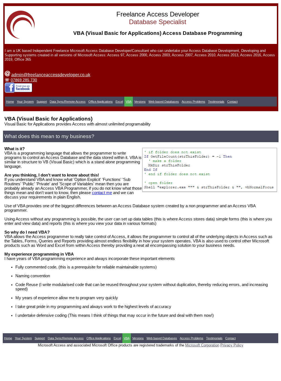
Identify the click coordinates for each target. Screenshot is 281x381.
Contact (232, 101)
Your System (25, 101)
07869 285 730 (24, 80)
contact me (102, 192)
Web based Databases (163, 101)
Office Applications (100, 101)
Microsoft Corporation (202, 345)
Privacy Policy (231, 345)
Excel (119, 101)
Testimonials (216, 101)
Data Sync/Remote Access (68, 101)
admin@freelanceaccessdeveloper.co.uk (50, 74)
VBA (128, 101)
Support (41, 101)
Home (10, 101)
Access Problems (193, 101)
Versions (140, 101)
